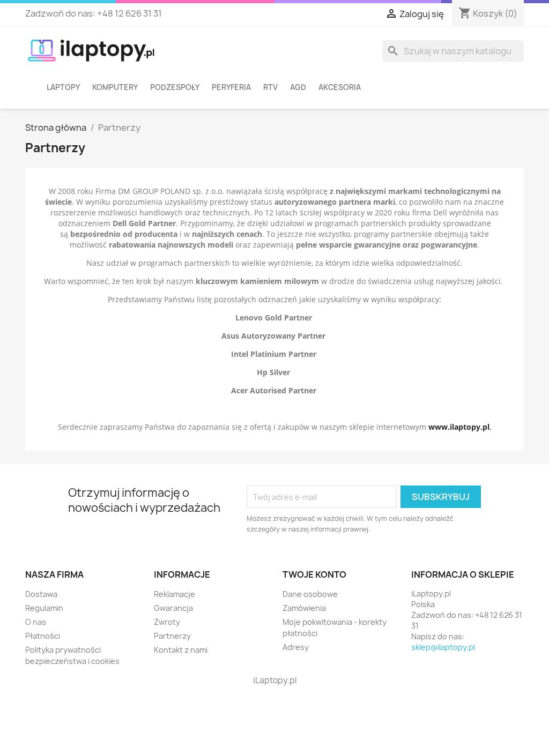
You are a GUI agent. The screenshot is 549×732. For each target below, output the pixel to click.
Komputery (115, 87)
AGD (298, 87)
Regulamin (44, 608)
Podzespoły (174, 87)
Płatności (42, 636)
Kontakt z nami (180, 650)
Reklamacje (174, 594)
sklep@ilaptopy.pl (443, 647)
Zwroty (167, 622)
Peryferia (231, 87)
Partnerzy (172, 636)
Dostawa (41, 594)
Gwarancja (173, 608)
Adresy (296, 647)
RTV (270, 87)
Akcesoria (339, 87)
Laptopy (63, 87)
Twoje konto (314, 574)
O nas (35, 622)
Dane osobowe (310, 594)
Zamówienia (304, 608)
